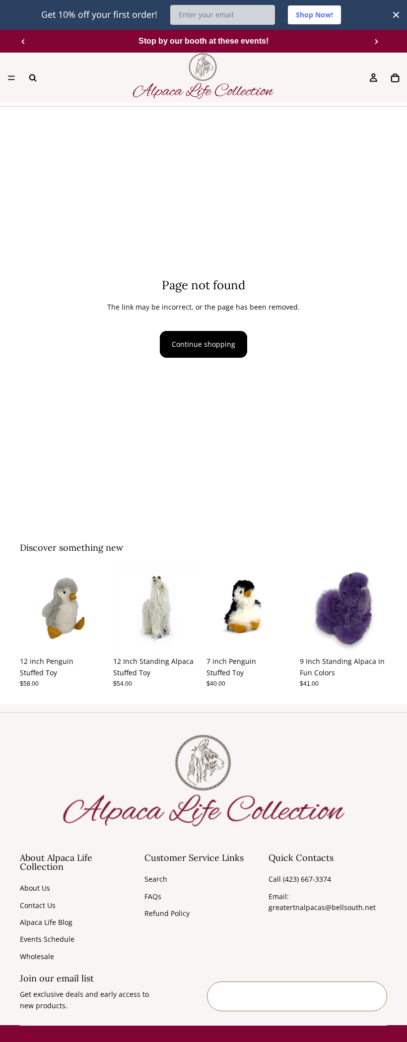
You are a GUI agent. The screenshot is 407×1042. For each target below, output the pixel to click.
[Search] (33, 78)
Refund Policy (167, 913)
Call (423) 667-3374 (300, 879)
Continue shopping (203, 344)
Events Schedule (47, 939)
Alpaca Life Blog (46, 922)
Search (155, 879)
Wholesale (37, 956)
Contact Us (38, 905)
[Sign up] (372, 996)
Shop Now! (314, 14)
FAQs (152, 896)
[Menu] (11, 78)
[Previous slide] (23, 41)
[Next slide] (376, 41)
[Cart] (395, 78)
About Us (35, 888)
